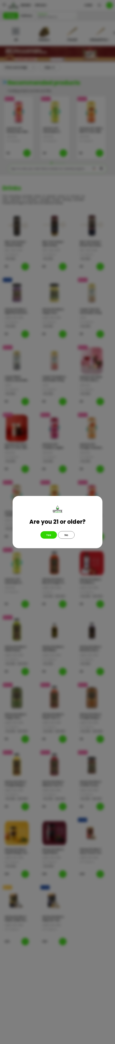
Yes (48, 535)
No (66, 535)
